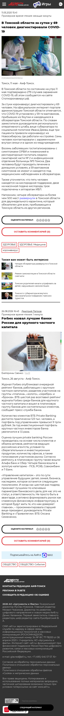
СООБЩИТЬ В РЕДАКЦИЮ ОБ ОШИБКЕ (25, 594)
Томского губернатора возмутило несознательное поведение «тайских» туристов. (33, 295)
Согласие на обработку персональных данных (28, 662)
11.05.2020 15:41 (9, 12)
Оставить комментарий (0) (32, 231)
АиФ (27, 373)
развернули (27, 198)
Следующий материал (31, 708)
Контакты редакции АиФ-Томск (23, 586)
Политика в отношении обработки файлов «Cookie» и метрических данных (27, 672)
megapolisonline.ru (12, 77)
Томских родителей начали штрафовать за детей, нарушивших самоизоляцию (35, 284)
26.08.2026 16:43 (10, 311)
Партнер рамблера (29, 701)
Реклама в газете (13, 590)
